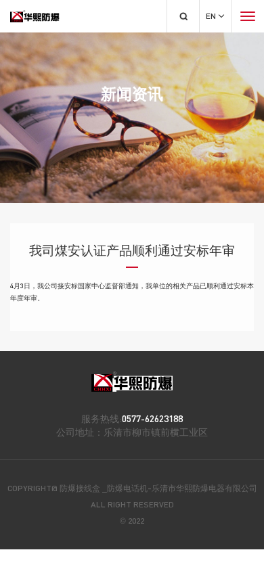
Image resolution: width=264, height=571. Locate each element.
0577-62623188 (152, 418)
